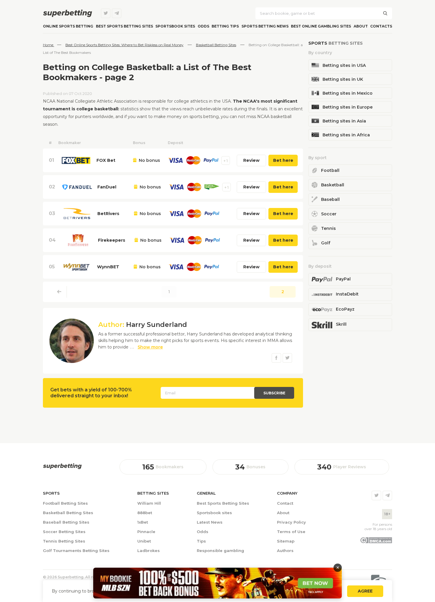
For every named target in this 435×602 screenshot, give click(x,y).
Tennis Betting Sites (64, 541)
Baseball (330, 199)
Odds (203, 26)
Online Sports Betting (68, 26)
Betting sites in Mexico (348, 93)
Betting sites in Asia (344, 121)
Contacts (381, 26)
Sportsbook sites (175, 26)
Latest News (210, 522)
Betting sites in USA (344, 65)
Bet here (283, 160)
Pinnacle (146, 531)
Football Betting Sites (65, 503)
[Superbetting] (67, 13)
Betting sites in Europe (348, 107)
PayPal (343, 279)
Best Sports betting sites (124, 26)
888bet (144, 512)
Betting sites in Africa (346, 135)
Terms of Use (291, 531)
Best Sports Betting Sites (223, 503)
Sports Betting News (265, 26)
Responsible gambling (220, 550)
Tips (201, 541)
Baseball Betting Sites (66, 522)
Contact (285, 503)
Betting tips (225, 26)
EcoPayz (345, 309)
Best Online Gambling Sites (321, 26)
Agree (365, 591)
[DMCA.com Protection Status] (376, 542)
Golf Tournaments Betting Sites (76, 550)
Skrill (341, 324)
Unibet (144, 541)
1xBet (142, 522)
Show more (150, 347)
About (361, 26)
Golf (325, 243)
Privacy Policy (291, 522)
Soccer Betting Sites (64, 531)
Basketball (332, 185)
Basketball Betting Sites (68, 512)
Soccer (328, 214)
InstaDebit (347, 294)
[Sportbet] (62, 466)
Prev (59, 292)
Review (251, 160)
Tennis (328, 228)
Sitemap (285, 541)
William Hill (149, 503)
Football (330, 170)
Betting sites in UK (343, 79)
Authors (285, 550)
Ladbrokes (148, 550)
